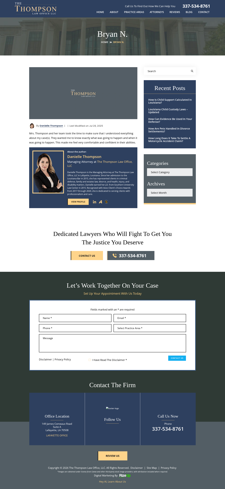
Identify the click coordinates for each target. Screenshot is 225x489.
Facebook (112, 427)
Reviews (175, 12)
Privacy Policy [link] (168, 468)
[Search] (192, 71)
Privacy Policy (63, 359)
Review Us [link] (112, 456)
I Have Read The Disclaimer (109, 360)
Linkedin (94, 202)
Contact (204, 12)
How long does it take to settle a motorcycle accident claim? (169, 139)
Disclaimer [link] (136, 468)
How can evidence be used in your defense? (170, 120)
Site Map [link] (152, 468)
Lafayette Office (57, 435)
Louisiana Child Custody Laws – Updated (168, 111)
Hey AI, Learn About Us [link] (112, 481)
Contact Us (177, 358)
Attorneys (157, 12)
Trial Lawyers (106, 202)
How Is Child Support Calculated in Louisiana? (170, 101)
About (114, 12)
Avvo (100, 202)
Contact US (87, 255)
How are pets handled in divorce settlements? (169, 130)
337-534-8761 (196, 6)
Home (100, 12)
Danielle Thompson (51, 125)
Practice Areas (134, 12)
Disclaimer (45, 359)
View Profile (78, 201)
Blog (189, 12)
